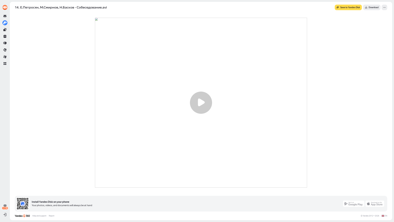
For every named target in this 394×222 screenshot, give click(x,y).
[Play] (201, 103)
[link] (4, 7)
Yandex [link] (366, 216)
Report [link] (51, 216)
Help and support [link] (39, 216)
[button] (4, 63)
